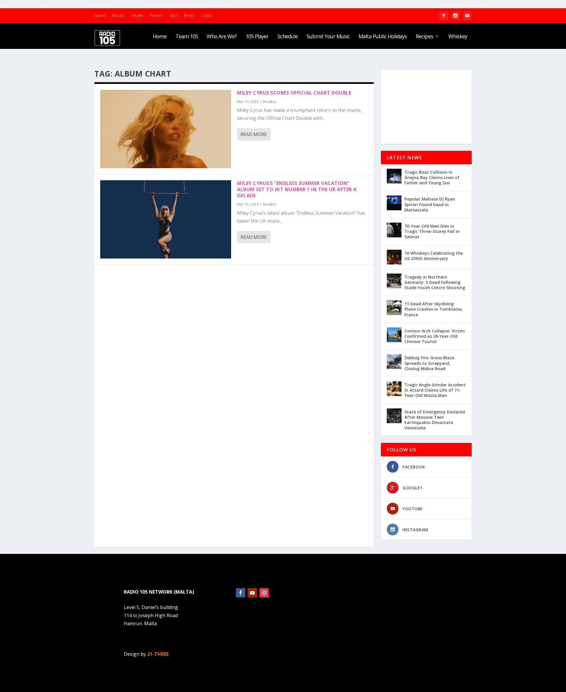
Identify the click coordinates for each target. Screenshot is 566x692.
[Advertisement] (426, 107)
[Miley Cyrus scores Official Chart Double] (165, 129)
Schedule (287, 37)
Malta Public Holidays (382, 37)
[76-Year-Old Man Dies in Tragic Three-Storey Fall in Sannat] (394, 230)
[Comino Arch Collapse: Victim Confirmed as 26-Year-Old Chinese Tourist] (394, 334)
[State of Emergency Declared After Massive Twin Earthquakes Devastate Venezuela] (394, 415)
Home (160, 37)
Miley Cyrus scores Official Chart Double (294, 93)
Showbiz (269, 101)
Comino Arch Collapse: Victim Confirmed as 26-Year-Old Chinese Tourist (434, 336)
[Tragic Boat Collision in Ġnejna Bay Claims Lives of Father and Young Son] (394, 176)
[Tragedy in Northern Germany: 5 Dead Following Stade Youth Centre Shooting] (394, 281)
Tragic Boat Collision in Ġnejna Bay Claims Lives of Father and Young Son (432, 177)
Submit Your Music (328, 37)
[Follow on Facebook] (240, 592)
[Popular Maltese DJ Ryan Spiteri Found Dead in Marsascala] (394, 203)
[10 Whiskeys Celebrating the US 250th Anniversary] (394, 257)
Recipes (424, 37)
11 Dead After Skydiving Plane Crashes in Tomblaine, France (433, 309)
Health (137, 15)
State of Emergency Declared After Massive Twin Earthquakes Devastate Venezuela (434, 420)
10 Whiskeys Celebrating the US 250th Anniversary (433, 255)
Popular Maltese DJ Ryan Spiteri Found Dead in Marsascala (429, 204)
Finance (156, 15)
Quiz (173, 15)
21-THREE (158, 654)
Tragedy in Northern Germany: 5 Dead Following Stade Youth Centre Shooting (434, 282)
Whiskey (457, 37)
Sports (99, 15)
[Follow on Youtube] (252, 592)
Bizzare (118, 15)
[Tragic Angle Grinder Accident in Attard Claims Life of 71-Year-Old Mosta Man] (394, 388)
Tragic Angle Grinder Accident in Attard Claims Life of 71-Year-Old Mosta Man (435, 390)
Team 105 (186, 37)
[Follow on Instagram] (264, 592)
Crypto (207, 15)
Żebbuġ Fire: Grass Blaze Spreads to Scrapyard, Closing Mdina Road (429, 363)
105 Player (257, 37)
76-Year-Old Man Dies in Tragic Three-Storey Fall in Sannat (432, 231)
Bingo (189, 15)
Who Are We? (222, 37)
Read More (254, 134)
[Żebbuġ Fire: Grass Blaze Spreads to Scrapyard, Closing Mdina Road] (394, 361)
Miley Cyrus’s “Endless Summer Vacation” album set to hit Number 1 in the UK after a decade (297, 189)
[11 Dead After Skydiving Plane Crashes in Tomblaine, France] (394, 307)
